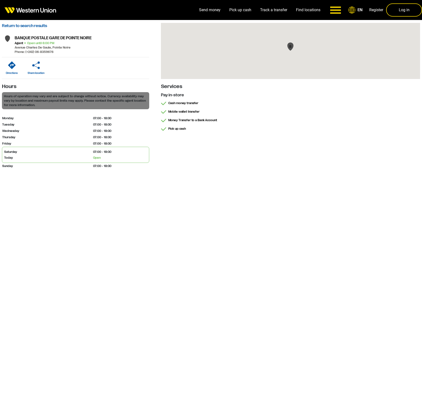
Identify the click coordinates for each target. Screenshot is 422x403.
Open (97, 157)
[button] (356, 10)
